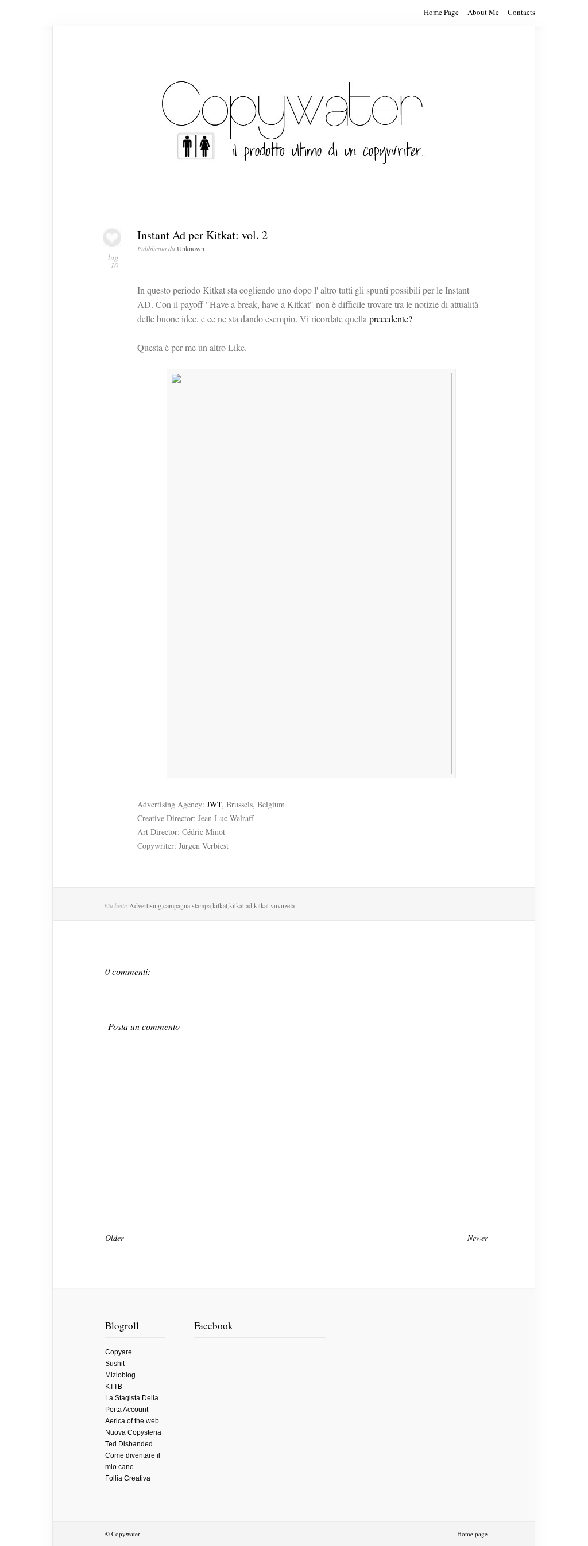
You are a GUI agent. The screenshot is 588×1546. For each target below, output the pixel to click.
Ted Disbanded (129, 1444)
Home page (472, 1533)
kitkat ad (240, 905)
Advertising (145, 905)
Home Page (441, 12)
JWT (214, 804)
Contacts (521, 12)
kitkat (219, 905)
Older (114, 1237)
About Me (483, 12)
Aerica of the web (132, 1421)
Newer (477, 1237)
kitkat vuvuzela (274, 905)
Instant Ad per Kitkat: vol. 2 (202, 235)
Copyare (118, 1352)
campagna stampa (187, 905)
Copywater (125, 1533)
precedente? (390, 319)
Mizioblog (120, 1375)
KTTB (113, 1387)
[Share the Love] (112, 243)
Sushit (115, 1364)
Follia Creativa (127, 1478)
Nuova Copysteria (133, 1432)
